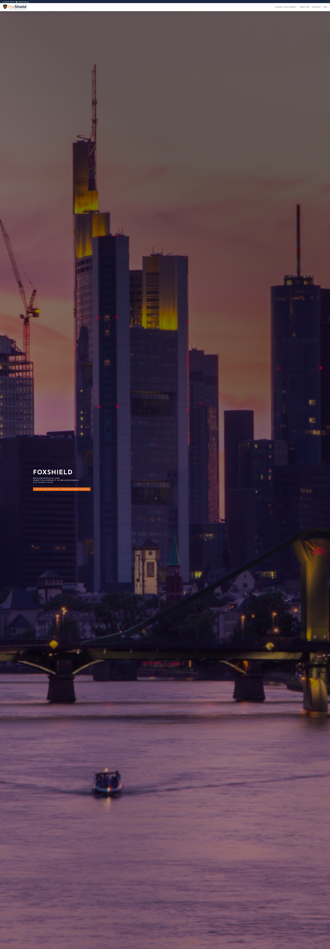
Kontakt (316, 7)
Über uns (305, 7)
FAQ (325, 7)
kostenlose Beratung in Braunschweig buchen (62, 489)
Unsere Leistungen (285, 7)
